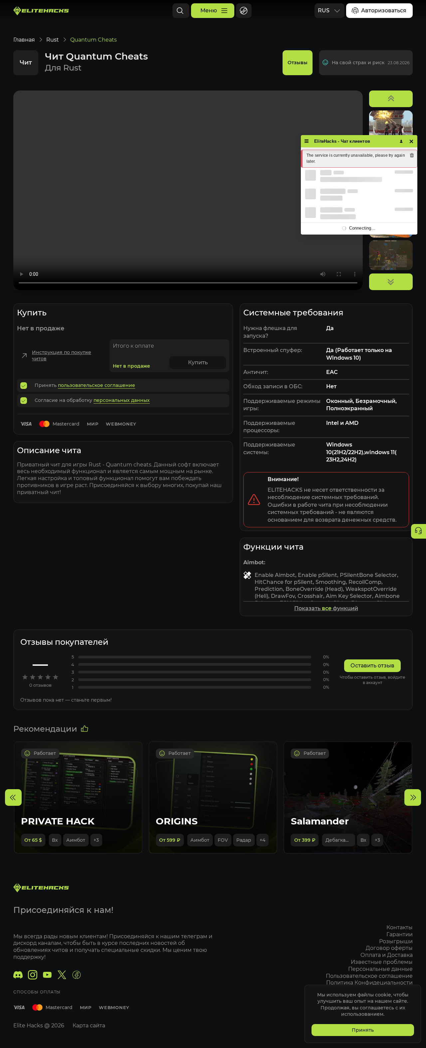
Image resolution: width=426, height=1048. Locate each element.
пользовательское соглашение (96, 385)
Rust (52, 40)
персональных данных (122, 400)
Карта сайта (89, 1025)
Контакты (399, 927)
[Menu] (307, 141)
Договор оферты (389, 948)
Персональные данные (380, 969)
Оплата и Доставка (386, 955)
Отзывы (298, 63)
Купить (198, 362)
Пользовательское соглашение (369, 976)
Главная (24, 40)
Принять (363, 1030)
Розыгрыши (396, 941)
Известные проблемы (382, 962)
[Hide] (411, 141)
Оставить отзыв (372, 665)
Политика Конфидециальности (369, 982)
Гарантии (399, 934)
